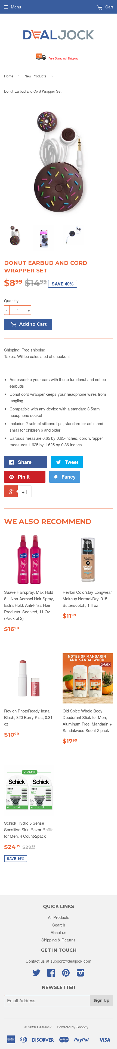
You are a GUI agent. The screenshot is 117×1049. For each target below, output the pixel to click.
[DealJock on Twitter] (36, 974)
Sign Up (101, 1000)
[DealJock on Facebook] (51, 974)
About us (58, 932)
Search (58, 925)
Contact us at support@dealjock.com (58, 961)
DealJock (44, 1026)
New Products (35, 75)
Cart (108, 7)
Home (8, 75)
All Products (58, 917)
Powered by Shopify (72, 1026)
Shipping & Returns (58, 940)
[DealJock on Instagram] (80, 974)
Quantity (11, 300)
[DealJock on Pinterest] (66, 974)
